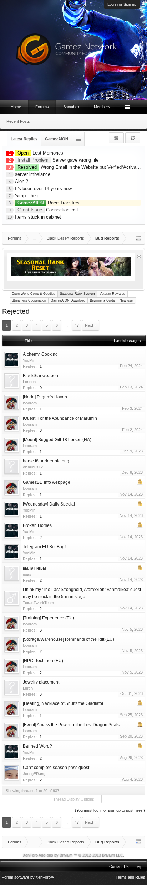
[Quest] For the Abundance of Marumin (60, 418)
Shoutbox (71, 107)
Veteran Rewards (112, 293)
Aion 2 (21, 181)
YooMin (29, 360)
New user (127, 300)
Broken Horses (37, 525)
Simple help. (28, 195)
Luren (28, 688)
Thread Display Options (73, 799)
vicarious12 (33, 467)
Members (102, 107)
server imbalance (32, 174)
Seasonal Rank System (77, 293)
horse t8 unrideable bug (46, 461)
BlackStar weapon (40, 375)
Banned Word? (37, 746)
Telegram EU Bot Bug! (44, 546)
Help (138, 866)
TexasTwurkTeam (38, 603)
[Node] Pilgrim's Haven (45, 396)
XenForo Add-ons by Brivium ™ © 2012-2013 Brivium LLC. (73, 855)
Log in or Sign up (121, 4)
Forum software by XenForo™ (28, 877)
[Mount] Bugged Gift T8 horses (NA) (57, 439)
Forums (42, 107)
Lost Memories (40, 153)
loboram (30, 403)
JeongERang (34, 773)
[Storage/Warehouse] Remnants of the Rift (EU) (68, 639)
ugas (27, 574)
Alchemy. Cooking (40, 354)
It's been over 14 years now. (44, 188)
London (29, 381)
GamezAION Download (68, 300)
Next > (90, 325)
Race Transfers (48, 202)
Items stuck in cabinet (38, 217)
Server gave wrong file (57, 160)
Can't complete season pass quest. (56, 767)
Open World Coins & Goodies (33, 293)
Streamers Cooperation (29, 300)
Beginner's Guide (102, 300)
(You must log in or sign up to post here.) (110, 810)
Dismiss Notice (139, 256)
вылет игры (34, 568)
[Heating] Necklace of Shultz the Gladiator (63, 703)
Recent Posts (18, 121)
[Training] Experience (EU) (48, 618)
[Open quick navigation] (138, 238)
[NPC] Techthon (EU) (43, 660)
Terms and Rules (130, 877)
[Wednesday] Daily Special (49, 504)
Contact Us (119, 866)
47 (77, 325)
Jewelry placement (41, 682)
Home (16, 107)
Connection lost (47, 210)
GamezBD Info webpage (46, 482)
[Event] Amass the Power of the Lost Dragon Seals (71, 724)
